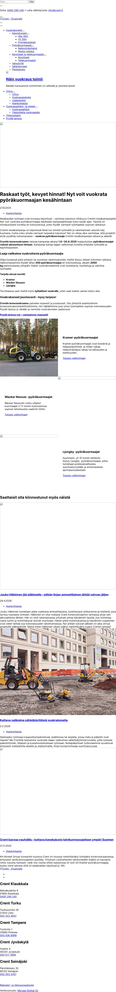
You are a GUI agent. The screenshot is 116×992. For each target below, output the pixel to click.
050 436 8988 (8, 935)
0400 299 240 (15, 10)
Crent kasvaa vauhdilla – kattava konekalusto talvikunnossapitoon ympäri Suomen (57, 839)
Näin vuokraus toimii (24, 79)
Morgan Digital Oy (28, 990)
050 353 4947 (8, 915)
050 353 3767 (8, 974)
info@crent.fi (55, 10)
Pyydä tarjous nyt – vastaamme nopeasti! (24, 314)
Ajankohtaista (14, 213)
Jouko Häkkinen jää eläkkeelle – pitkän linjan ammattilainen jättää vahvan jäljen (54, 594)
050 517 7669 (8, 954)
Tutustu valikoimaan (74, 358)
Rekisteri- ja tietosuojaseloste (17, 985)
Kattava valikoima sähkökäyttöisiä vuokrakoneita (34, 720)
